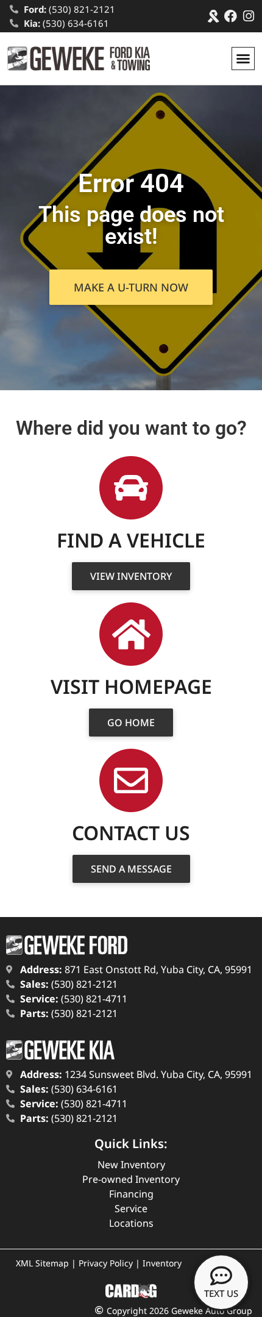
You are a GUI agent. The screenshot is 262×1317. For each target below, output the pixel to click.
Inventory (162, 1263)
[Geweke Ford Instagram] (248, 16)
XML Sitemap (42, 1263)
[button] (243, 58)
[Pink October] (213, 16)
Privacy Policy (106, 1263)
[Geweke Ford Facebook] (230, 16)
